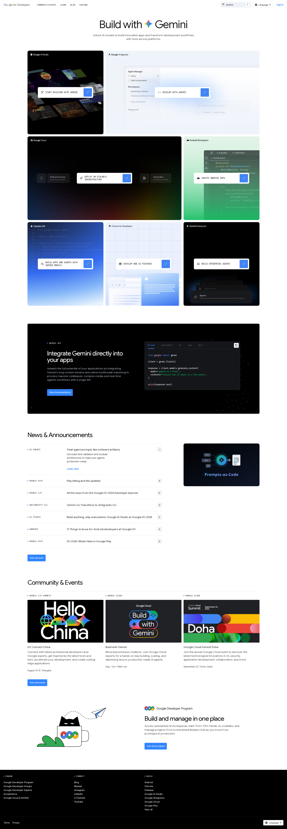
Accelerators (10, 794)
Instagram (79, 790)
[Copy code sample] (236, 345)
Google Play (151, 805)
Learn (63, 5)
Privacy (16, 823)
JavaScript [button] (167, 345)
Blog (72, 5)
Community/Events (46, 5)
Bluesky (78, 786)
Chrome (149, 786)
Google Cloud (152, 801)
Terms (7, 823)
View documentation (60, 392)
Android (149, 782)
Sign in (280, 5)
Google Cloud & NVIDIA (16, 798)
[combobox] (236, 4)
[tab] (151, 345)
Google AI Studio (154, 794)
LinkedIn (78, 794)
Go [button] (180, 345)
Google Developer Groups (18, 786)
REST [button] (200, 345)
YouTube (83, 5)
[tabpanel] (192, 369)
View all (148, 809)
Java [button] (189, 345)
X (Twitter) (79, 798)
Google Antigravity (155, 798)
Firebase (149, 790)
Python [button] (151, 345)
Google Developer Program (18, 782)
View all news (36, 558)
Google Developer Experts (18, 790)
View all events (37, 682)
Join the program (156, 746)
